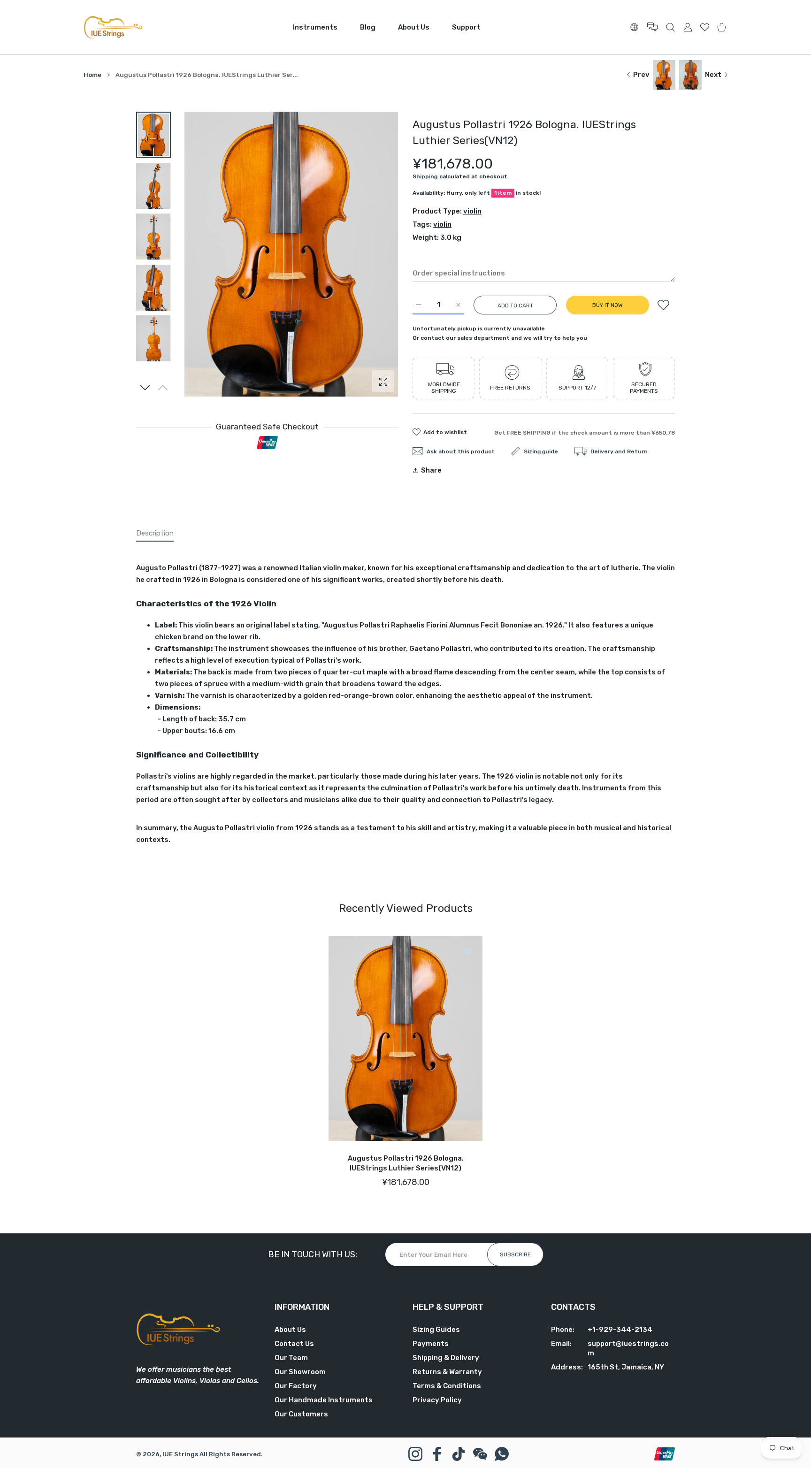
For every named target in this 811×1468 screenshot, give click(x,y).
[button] (145, 387)
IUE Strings (180, 1454)
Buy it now (607, 305)
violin (472, 211)
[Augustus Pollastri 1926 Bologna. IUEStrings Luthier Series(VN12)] (405, 1038)
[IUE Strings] (113, 27)
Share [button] (431, 470)
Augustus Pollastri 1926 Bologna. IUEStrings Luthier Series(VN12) (406, 1163)
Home (92, 74)
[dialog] (670, 27)
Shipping (425, 176)
